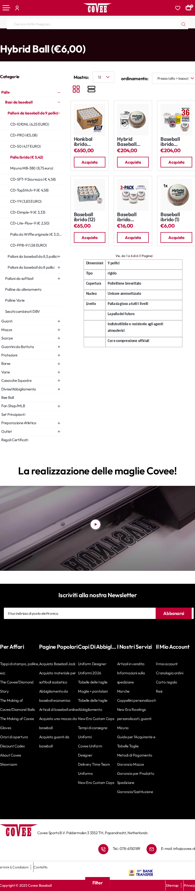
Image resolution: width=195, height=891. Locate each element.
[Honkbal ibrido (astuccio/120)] (90, 119)
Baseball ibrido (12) (84, 217)
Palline (17, 39)
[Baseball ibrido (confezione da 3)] (133, 195)
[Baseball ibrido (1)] (176, 195)
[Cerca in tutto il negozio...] (183, 24)
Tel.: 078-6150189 (126, 848)
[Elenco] (91, 89)
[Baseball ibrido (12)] (90, 195)
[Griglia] (76, 89)
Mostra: (81, 77)
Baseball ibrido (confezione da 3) (129, 217)
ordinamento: (134, 78)
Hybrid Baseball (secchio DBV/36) (126, 141)
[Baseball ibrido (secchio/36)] (176, 119)
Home (4, 39)
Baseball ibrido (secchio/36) (173, 141)
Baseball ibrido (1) (170, 217)
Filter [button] (97, 883)
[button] (90, 162)
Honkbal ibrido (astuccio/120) (89, 141)
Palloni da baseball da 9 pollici (75, 39)
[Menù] (6, 8)
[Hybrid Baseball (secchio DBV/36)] (133, 119)
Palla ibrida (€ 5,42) (116, 39)
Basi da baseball (38, 39)
